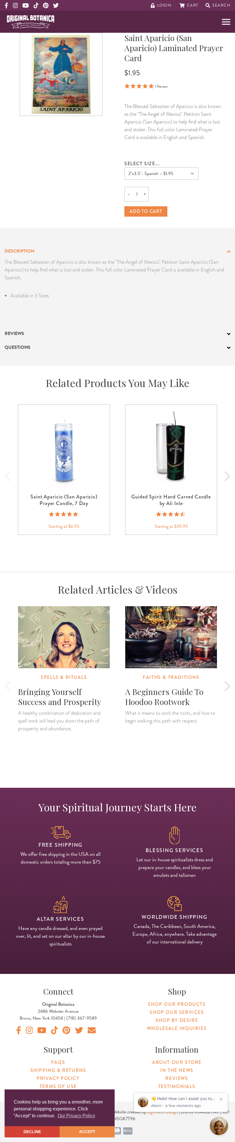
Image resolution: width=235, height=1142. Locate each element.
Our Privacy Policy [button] (76, 1115)
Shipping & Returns (58, 1070)
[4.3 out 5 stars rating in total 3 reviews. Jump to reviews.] (171, 514)
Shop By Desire (177, 1020)
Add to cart (146, 211)
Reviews (176, 1078)
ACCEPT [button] (87, 1131)
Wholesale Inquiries (177, 1028)
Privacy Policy (58, 1078)
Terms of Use (58, 1086)
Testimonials (176, 1086)
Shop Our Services (177, 1012)
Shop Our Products (176, 1004)
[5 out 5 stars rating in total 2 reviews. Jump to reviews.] (64, 514)
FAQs (58, 1062)
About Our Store (176, 1062)
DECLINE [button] (32, 1131)
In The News (176, 1070)
